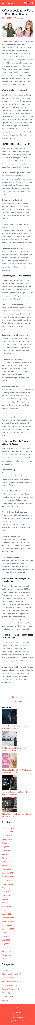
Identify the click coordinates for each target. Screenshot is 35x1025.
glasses (13, 95)
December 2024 (8, 873)
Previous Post (17, 697)
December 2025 (8, 828)
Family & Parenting (9, 978)
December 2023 (8, 918)
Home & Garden (8, 985)
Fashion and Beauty (9, 981)
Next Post (18, 702)
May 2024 (5, 899)
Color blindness (7, 41)
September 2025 (8, 839)
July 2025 (5, 847)
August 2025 (6, 843)
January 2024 (7, 914)
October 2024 (7, 880)
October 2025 (7, 836)
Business (5, 970)
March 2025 (6, 862)
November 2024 (8, 877)
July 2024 (5, 892)
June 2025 (6, 850)
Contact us (17, 1012)
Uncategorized (7, 996)
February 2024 (7, 910)
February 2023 (7, 955)
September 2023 (8, 929)
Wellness (5, 1000)
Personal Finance (8, 989)
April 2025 (6, 858)
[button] (24, 3)
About (17, 1010)
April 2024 (6, 903)
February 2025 (7, 865)
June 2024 (6, 895)
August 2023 (6, 933)
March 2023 (6, 951)
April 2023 (6, 948)
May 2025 (5, 854)
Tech (3, 993)
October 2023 (7, 925)
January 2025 (7, 869)
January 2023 (7, 959)
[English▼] (28, 3)
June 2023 (6, 940)
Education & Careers (9, 974)
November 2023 (8, 921)
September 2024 (8, 884)
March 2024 (6, 906)
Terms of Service (17, 1017)
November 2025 (8, 832)
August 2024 (6, 888)
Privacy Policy (17, 1015)
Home (17, 1007)
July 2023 (5, 936)
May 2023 (5, 944)
